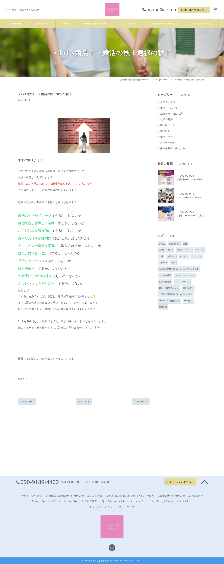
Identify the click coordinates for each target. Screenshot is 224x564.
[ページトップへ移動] (204, 482)
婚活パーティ (167, 136)
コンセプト (197, 256)
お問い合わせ (165, 281)
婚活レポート (167, 125)
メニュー (183, 256)
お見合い (171, 256)
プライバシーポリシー (185, 275)
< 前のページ (27, 401)
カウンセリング (166, 249)
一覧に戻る (83, 401)
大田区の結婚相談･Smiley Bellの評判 (176, 294)
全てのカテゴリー (170, 102)
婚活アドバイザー (170, 107)
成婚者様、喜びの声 (171, 113)
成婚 (173, 262)
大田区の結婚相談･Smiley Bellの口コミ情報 (178, 269)
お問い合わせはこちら (194, 9)
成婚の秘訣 (166, 119)
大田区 (162, 243)
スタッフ (163, 262)
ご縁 (161, 256)
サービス (188, 300)
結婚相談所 (174, 243)
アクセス (199, 249)
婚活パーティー (184, 249)
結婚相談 (163, 307)
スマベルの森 (167, 142)
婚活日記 (22, 379)
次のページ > (140, 401)
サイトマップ (127, 507)
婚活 (185, 243)
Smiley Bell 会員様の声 (169, 300)
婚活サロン (188, 288)
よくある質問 (165, 275)
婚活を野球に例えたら (172, 148)
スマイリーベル (182, 281)
